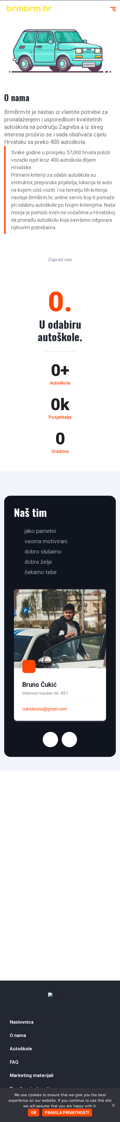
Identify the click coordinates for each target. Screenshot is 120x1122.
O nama (18, 1035)
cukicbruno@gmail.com (44, 709)
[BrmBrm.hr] (60, 995)
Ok (34, 1112)
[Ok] (113, 1105)
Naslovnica (21, 1022)
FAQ (14, 1062)
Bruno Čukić (39, 685)
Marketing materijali (31, 1075)
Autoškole (21, 1048)
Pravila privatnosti (67, 1112)
